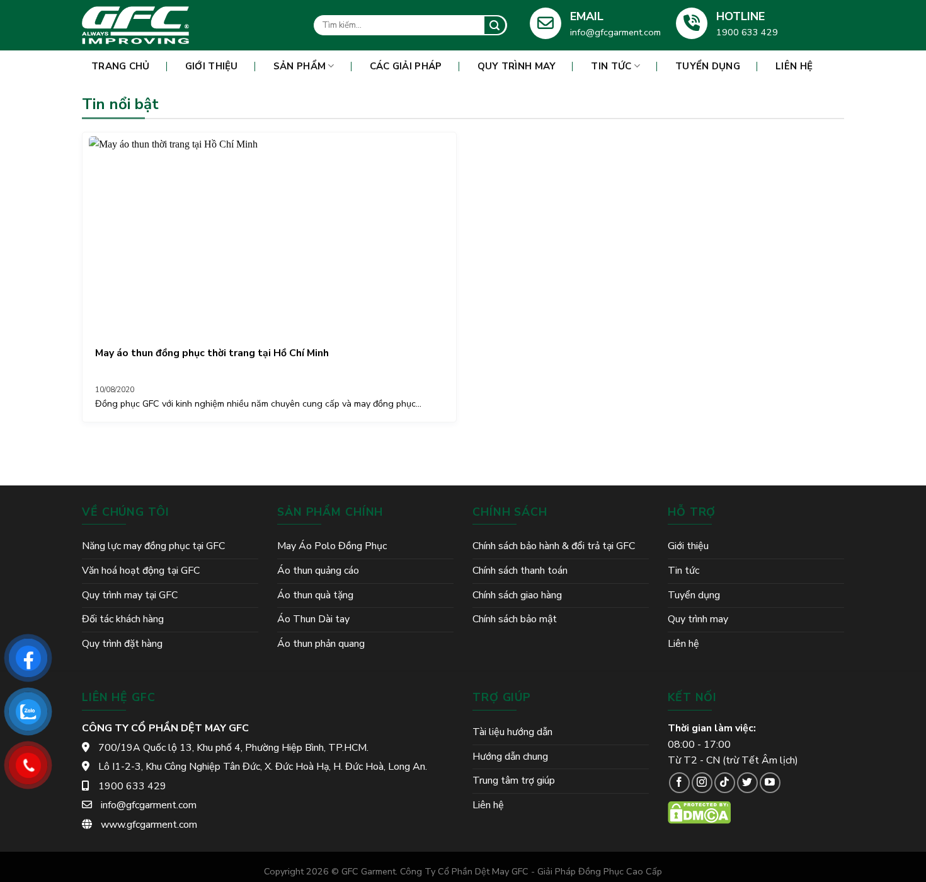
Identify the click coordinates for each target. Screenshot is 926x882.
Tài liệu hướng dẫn (512, 732)
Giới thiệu (211, 66)
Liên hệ (794, 66)
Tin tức (611, 66)
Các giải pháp (406, 66)
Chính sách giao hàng (517, 595)
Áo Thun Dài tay (313, 619)
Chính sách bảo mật (514, 619)
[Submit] (494, 25)
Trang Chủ (120, 66)
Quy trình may (516, 66)
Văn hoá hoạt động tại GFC (141, 570)
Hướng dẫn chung (510, 756)
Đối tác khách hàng (123, 619)
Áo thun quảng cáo (318, 570)
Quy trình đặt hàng (122, 644)
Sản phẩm (299, 66)
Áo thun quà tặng (315, 595)
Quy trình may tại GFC (130, 595)
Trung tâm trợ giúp (513, 780)
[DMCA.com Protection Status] (699, 812)
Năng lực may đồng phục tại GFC (153, 546)
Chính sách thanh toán (520, 570)
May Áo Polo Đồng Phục (332, 546)
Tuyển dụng (707, 66)
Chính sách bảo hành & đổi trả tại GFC (553, 546)
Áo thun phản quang (321, 644)
